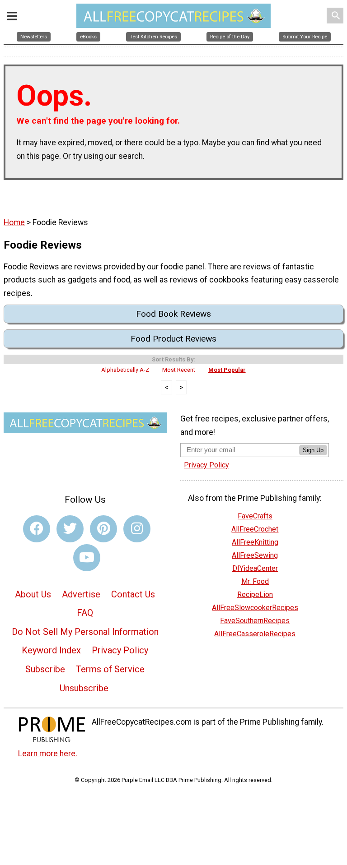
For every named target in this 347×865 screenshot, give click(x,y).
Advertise (81, 594)
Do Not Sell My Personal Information (85, 631)
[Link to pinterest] (103, 528)
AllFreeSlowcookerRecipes (255, 607)
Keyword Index (51, 650)
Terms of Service (110, 669)
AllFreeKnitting (255, 542)
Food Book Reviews (173, 314)
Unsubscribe (84, 688)
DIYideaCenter (255, 568)
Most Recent (178, 369)
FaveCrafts (255, 516)
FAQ (85, 612)
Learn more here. (47, 753)
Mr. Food (255, 581)
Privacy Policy (120, 650)
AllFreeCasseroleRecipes (254, 633)
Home (14, 222)
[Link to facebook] (36, 528)
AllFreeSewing (255, 555)
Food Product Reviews (173, 338)
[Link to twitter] (70, 528)
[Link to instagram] (136, 528)
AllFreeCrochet (254, 529)
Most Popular (227, 369)
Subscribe (45, 669)
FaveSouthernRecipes (255, 620)
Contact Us (133, 594)
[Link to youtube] (86, 557)
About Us (33, 594)
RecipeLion (255, 594)
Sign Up (313, 450)
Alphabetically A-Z (125, 369)
